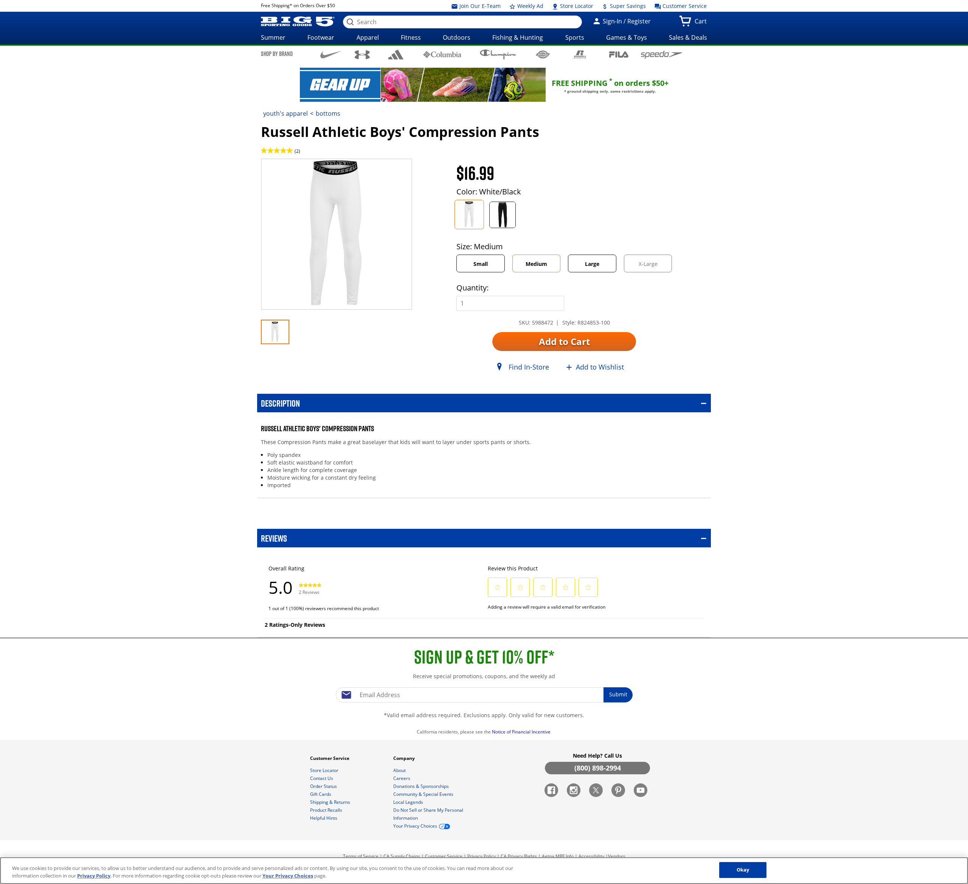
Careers (402, 778)
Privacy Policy (481, 856)
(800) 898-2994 (597, 767)
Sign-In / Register (626, 21)
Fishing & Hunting (517, 37)
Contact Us (322, 778)
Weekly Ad (529, 5)
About (400, 770)
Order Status (324, 786)
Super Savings (627, 5)
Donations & (421, 786)
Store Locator (575, 5)
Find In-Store (529, 366)
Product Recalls (326, 810)
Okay (743, 869)
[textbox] (484, 694)
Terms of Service (361, 856)
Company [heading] (404, 758)
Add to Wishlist (600, 366)
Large (592, 263)
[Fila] (619, 54)
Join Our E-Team (479, 5)
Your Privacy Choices (287, 875)
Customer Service (684, 5)
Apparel (368, 37)
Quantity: (472, 288)
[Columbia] (442, 54)
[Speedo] (661, 54)
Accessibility (591, 856)
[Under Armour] (362, 54)
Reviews (274, 538)
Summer (273, 37)
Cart (702, 23)
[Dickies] (543, 54)
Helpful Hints (324, 818)
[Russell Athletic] (580, 54)
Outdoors (456, 37)
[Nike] (331, 54)
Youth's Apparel (285, 113)
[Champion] (498, 54)
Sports (574, 37)
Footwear (320, 37)
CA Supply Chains (401, 856)
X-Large (654, 266)
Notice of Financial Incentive (522, 732)
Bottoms (328, 113)
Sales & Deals (688, 37)
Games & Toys (626, 37)
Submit (618, 694)
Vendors (616, 856)
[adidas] (396, 54)
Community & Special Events (424, 794)
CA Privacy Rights (519, 856)
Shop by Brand (277, 53)
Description (280, 403)
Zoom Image (287, 169)
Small (480, 263)
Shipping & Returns (330, 802)
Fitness (411, 37)
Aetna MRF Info (558, 856)
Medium (536, 263)
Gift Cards (321, 794)
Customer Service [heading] (330, 758)
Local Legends (408, 802)
